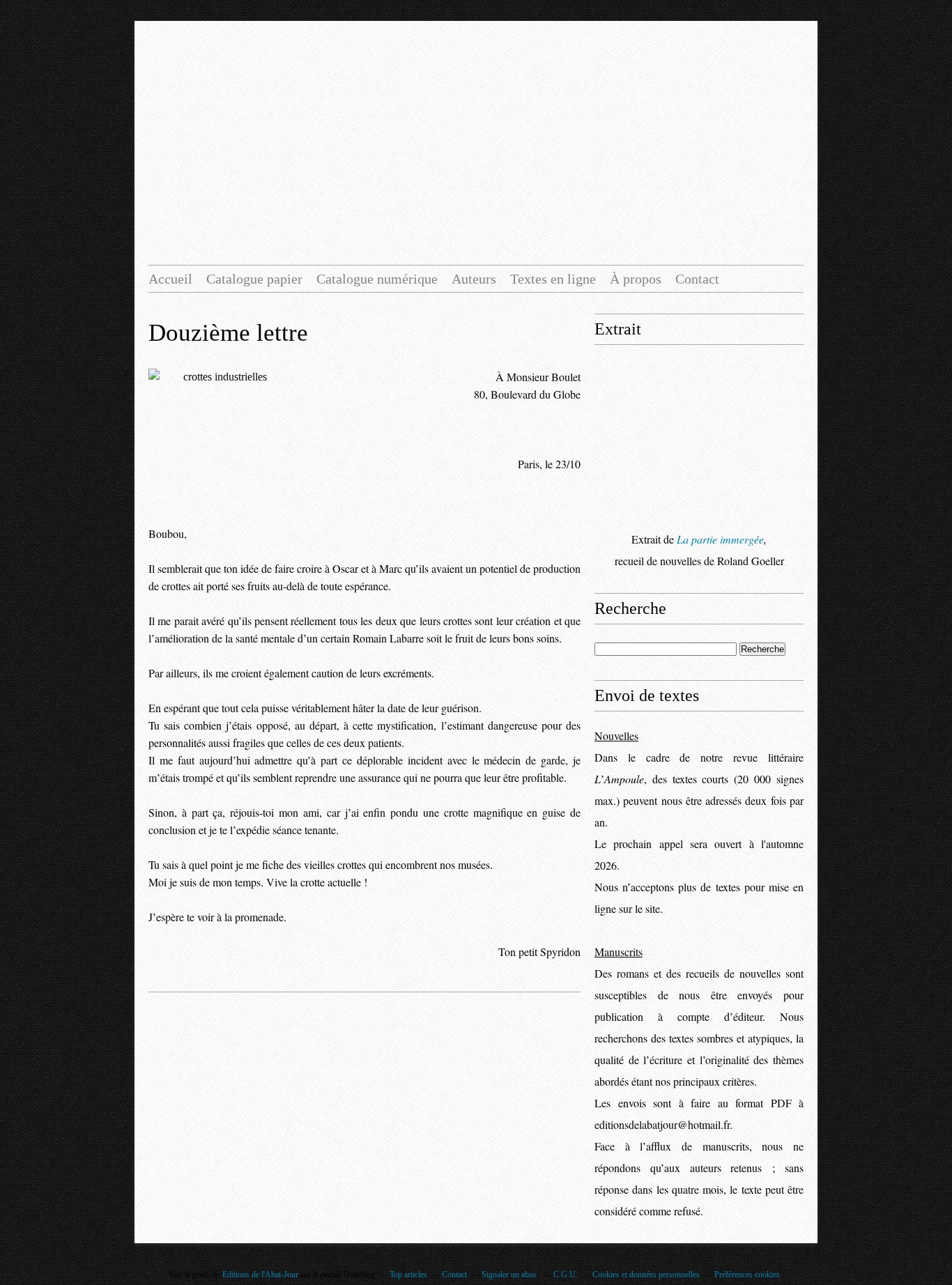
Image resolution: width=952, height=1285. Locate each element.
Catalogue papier (254, 278)
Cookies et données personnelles (646, 1274)
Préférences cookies (747, 1274)
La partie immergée (720, 539)
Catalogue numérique (377, 278)
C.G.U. (565, 1274)
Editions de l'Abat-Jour (260, 1274)
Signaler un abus (510, 1274)
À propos (635, 278)
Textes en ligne (553, 278)
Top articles (408, 1274)
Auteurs (474, 278)
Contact (697, 278)
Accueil (170, 278)
